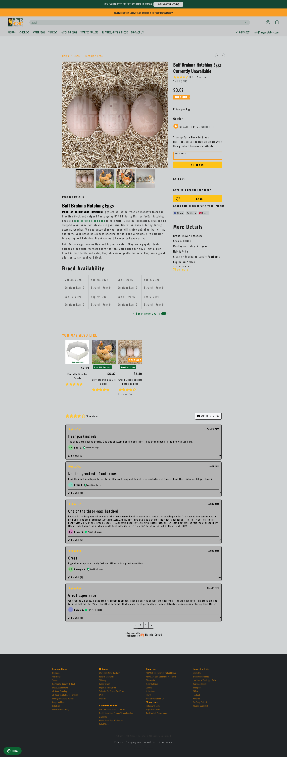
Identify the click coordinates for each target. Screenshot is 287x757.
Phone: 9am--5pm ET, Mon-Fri (111, 720)
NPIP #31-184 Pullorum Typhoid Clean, (161, 672)
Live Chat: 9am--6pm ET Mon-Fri (112, 709)
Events (148, 694)
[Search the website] (246, 22)
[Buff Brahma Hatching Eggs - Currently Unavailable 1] (105, 178)
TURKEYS (52, 32)
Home (65, 56)
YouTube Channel (199, 683)
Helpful (74, 455)
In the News (150, 691)
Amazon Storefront (200, 705)
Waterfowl (56, 676)
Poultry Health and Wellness (63, 698)
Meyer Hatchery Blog (60, 709)
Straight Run (197, 127)
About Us (149, 742)
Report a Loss (104, 683)
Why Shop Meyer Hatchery (109, 672)
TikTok (195, 691)
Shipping (102, 680)
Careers (149, 687)
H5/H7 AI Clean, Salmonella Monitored (161, 676)
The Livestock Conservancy (156, 713)
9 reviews (202, 77)
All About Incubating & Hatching (65, 694)
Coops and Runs (58, 702)
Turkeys (55, 680)
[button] (168, 4)
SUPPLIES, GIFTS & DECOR (115, 32)
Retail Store (103, 724)
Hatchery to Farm (153, 705)
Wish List (102, 698)
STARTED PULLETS (89, 32)
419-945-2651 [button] (243, 32)
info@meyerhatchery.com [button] (266, 32)
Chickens (55, 672)
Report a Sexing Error (107, 687)
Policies (118, 742)
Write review (209, 416)
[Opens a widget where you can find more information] (12, 751)
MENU (11, 32)
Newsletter (197, 672)
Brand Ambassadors (201, 676)
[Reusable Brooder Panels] (77, 352)
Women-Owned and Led (155, 698)
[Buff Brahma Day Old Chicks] (104, 352)
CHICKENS (24, 32)
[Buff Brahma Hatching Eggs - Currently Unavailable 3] (145, 178)
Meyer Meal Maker (153, 709)
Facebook (196, 694)
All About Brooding (59, 691)
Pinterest (196, 698)
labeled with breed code (89, 221)
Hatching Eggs (94, 56)
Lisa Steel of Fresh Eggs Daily (204, 680)
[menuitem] (217, 55)
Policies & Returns (106, 676)
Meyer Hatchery (152, 683)
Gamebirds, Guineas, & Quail (63, 683)
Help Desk (56, 705)
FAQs (101, 694)
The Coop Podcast (200, 702)
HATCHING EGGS (69, 32)
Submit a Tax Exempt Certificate (111, 691)
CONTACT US (137, 32)
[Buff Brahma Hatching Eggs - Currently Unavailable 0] (85, 178)
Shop (77, 56)
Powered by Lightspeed (143, 748)
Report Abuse (165, 742)
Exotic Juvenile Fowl (60, 687)
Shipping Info (133, 742)
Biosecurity (150, 680)
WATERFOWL (39, 32)
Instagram (197, 687)
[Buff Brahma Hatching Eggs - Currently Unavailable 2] (125, 178)
